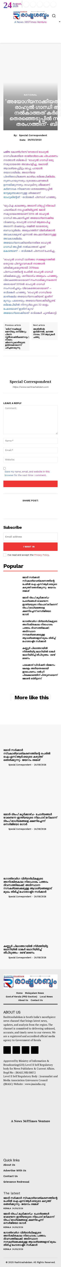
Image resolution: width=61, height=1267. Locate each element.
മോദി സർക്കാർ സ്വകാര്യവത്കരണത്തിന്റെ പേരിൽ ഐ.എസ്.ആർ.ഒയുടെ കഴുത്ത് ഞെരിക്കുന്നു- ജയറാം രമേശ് (39, 584)
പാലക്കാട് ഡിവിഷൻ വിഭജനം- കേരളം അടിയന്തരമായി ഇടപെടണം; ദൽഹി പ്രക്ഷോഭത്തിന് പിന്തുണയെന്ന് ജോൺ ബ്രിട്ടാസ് (39, 671)
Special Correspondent (33, 135)
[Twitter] (46, 4)
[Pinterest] (30, 508)
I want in (29, 546)
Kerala (7, 1208)
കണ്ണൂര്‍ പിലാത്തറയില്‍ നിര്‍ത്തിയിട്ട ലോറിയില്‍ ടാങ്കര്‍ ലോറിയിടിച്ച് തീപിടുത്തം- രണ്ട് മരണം (38, 653)
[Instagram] (33, 4)
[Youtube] (53, 4)
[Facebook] (26, 4)
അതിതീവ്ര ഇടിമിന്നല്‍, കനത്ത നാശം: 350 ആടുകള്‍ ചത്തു (44, 333)
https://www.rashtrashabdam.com (30, 387)
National (30, 95)
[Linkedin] (39, 4)
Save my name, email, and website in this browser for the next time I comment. (27, 473)
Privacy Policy (41, 555)
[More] (46, 508)
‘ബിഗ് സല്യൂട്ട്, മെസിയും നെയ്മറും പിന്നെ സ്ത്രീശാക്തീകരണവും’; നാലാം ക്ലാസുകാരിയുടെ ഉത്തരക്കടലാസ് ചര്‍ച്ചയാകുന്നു (17, 338)
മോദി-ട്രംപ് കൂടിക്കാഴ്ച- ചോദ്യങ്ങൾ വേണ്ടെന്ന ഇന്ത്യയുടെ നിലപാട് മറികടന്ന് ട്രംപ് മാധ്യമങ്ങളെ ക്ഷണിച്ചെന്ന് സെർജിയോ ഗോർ (39, 606)
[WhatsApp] (38, 508)
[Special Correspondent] (30, 368)
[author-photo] (5, 764)
